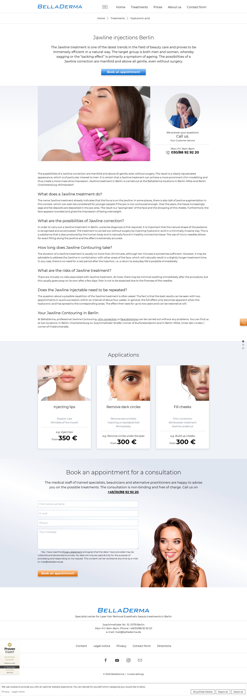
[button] (94, 123)
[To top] (243, 340)
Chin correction (182, 418)
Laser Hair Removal (112, 616)
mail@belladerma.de (128, 632)
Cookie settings (135, 674)
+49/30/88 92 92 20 (123, 492)
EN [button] (104, 7)
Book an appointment (123, 72)
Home (120, 7)
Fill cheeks (182, 407)
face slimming (129, 319)
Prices (158, 7)
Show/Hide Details (203, 691)
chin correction (107, 319)
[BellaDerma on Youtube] (118, 660)
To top (243, 341)
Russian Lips (64, 418)
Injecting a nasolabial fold (123, 422)
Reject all (223, 691)
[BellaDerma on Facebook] (106, 660)
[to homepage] (60, 6)
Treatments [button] (139, 7)
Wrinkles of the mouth (64, 422)
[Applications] (243, 344)
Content (81, 646)
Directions (164, 646)
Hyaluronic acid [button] (140, 18)
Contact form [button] (196, 7)
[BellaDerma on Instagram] (129, 660)
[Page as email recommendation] (141, 660)
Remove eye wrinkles (123, 418)
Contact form (142, 646)
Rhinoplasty (123, 426)
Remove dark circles (123, 407)
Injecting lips (64, 407)
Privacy (121, 646)
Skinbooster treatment (183, 422)
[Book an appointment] (243, 347)
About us (174, 7)
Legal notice (101, 646)
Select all (238, 691)
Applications (243, 345)
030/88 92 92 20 (185, 152)
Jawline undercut (182, 426)
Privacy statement (72, 552)
